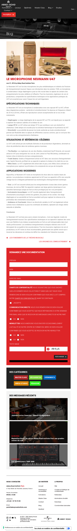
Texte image (14, 344)
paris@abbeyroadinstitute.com (16, 507)
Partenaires (58, 495)
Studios (59, 8)
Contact (7, 10)
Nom (11, 269)
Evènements (50, 377)
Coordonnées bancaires (62, 505)
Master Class (40, 8)
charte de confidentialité (25, 298)
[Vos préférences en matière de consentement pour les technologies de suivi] (18, 527)
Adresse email (15, 278)
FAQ (56, 486)
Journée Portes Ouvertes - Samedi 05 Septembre (30, 415)
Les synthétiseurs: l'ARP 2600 (22, 462)
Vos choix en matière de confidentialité (49, 528)
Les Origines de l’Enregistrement (53, 242)
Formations (6, 8)
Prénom (12, 260)
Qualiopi (41, 509)
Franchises (58, 502)
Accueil (40, 486)
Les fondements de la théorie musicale (26, 238)
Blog (49, 8)
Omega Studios (21, 383)
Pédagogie (35, 383)
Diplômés (27, 8)
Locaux (18, 8)
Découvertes (35, 377)
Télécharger (59, 356)
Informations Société (61, 498)
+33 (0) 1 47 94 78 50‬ (13, 501)
